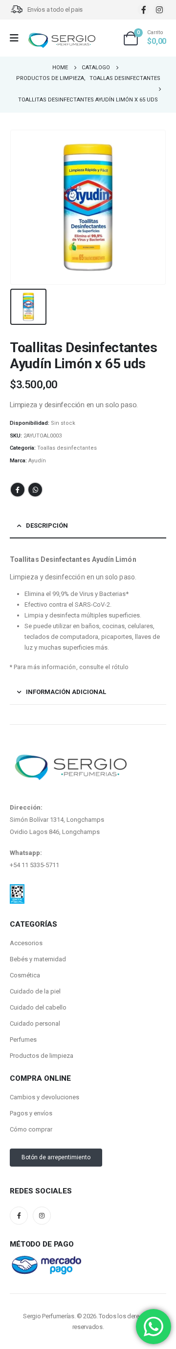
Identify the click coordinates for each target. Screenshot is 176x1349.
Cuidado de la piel (35, 991)
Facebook (17, 489)
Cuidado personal (35, 1023)
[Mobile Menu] (17, 38)
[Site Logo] (61, 40)
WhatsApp (35, 489)
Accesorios (26, 943)
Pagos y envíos (31, 1113)
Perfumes (23, 1039)
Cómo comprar (31, 1129)
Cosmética (25, 975)
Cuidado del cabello (38, 1007)
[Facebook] (143, 9)
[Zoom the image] (17, 890)
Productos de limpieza (41, 1055)
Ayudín (37, 460)
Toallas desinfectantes (67, 448)
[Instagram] (159, 9)
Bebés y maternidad (38, 959)
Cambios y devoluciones (44, 1097)
